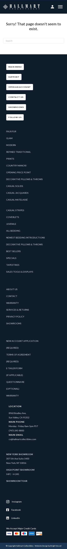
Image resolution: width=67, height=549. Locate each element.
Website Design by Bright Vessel (48, 546)
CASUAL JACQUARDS (17, 193)
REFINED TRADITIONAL (18, 152)
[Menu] (60, 6)
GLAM (9, 138)
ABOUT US (11, 289)
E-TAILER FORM (14, 368)
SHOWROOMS (13, 323)
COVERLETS (12, 217)
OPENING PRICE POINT (18, 172)
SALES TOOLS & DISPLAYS (19, 271)
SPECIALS (11, 258)
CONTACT (11, 296)
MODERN (11, 145)
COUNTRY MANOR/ (16, 165)
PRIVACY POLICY (15, 316)
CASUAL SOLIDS (14, 186)
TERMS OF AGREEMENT (18, 354)
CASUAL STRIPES (15, 210)
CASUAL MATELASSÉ (17, 199)
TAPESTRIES (12, 265)
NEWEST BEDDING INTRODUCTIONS (25, 237)
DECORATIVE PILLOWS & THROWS (24, 179)
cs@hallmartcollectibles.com (22, 439)
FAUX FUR (11, 131)
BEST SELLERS (13, 251)
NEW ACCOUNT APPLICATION (22, 341)
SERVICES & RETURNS (17, 309)
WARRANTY (12, 303)
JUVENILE (11, 224)
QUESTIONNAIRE (15, 382)
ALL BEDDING (13, 230)
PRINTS (10, 158)
